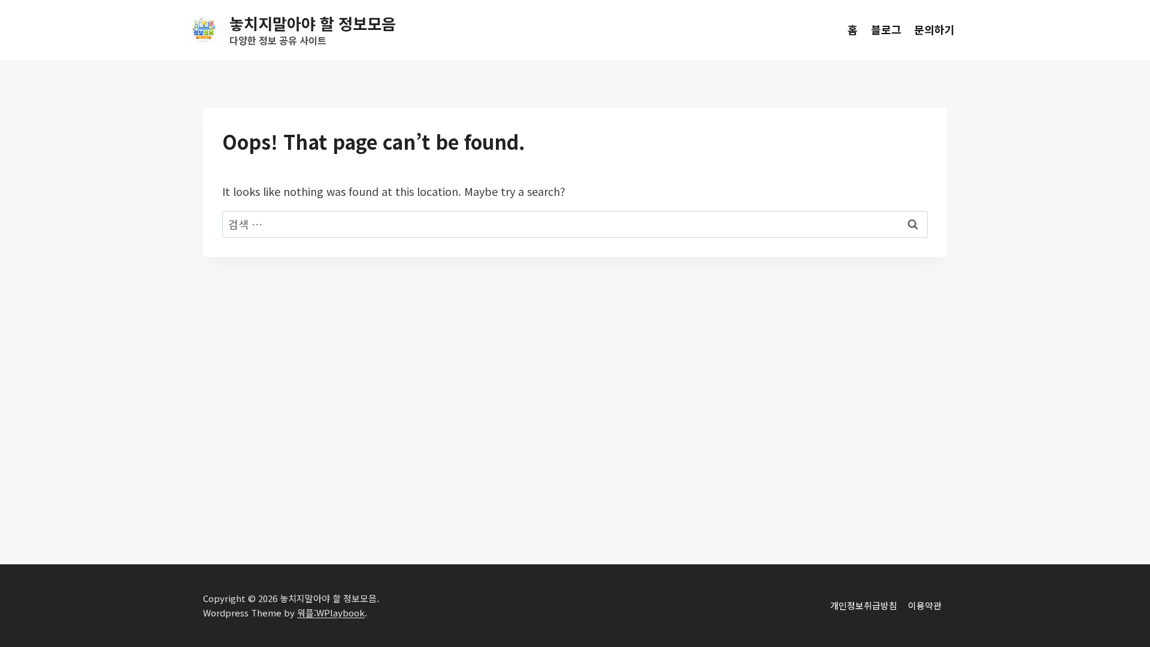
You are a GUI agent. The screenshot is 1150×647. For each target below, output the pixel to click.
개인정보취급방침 (863, 605)
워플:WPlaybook (331, 612)
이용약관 (925, 605)
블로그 (886, 29)
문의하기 (934, 29)
